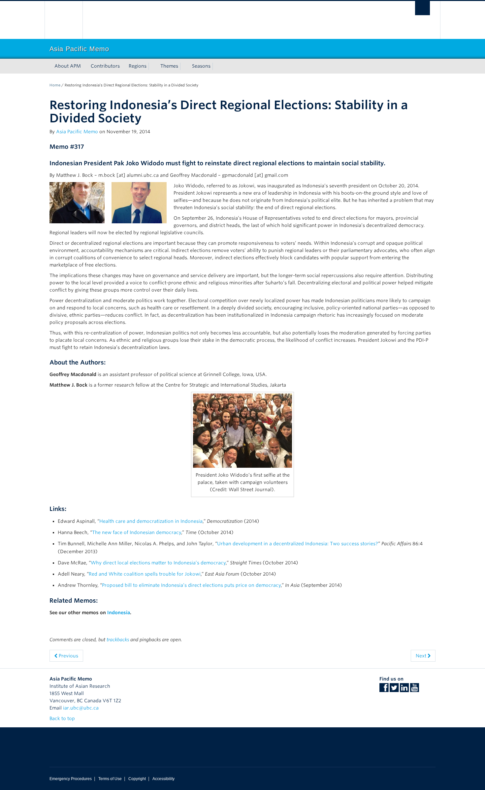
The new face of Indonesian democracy (136, 532)
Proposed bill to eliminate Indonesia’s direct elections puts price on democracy (191, 585)
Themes (169, 66)
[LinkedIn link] (404, 689)
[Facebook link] (383, 689)
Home (54, 85)
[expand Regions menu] (152, 66)
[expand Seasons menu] (216, 66)
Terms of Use (110, 778)
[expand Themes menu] (184, 66)
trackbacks (118, 639)
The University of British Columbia (63, 20)
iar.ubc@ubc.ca (81, 708)
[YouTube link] (414, 689)
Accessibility (163, 778)
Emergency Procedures (70, 778)
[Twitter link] (394, 689)
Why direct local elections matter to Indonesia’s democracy (158, 562)
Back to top (62, 718)
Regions (137, 66)
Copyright (137, 778)
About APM (67, 66)
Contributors (105, 66)
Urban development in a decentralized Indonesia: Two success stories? (297, 543)
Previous (67, 655)
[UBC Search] (422, 8)
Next (422, 655)
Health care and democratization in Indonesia (151, 521)
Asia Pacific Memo (77, 131)
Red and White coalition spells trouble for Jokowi (145, 574)
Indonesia (118, 612)
